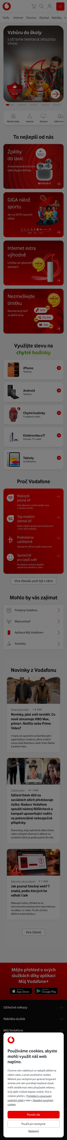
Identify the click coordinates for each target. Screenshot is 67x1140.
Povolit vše (33, 1114)
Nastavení (33, 1131)
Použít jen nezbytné (33, 1124)
